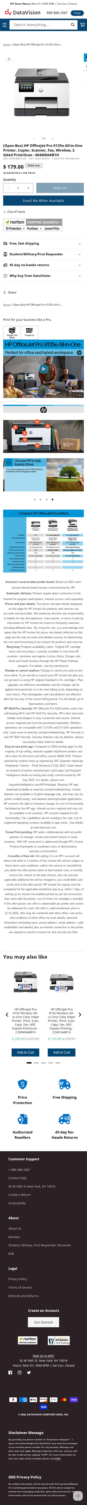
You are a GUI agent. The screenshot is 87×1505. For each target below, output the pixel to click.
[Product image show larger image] (43, 409)
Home (6, 44)
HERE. (58, 1458)
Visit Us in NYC (43, 1356)
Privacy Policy (17, 1279)
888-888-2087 (57, 13)
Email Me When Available (43, 200)
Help (77, 13)
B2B (11, 1254)
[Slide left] (34, 138)
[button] (4, 25)
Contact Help (17, 1178)
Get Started (43, 1322)
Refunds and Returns (23, 1296)
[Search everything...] (72, 24)
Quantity (9, 180)
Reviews (14, 1237)
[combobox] (43, 25)
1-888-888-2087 (19, 1170)
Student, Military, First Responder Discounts (39, 1245)
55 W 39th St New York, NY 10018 (31, 1186)
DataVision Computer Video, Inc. (48, 1414)
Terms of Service (20, 1287)
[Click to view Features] (29, 333)
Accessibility (17, 1203)
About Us (14, 1228)
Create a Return (19, 1195)
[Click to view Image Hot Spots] (12, 333)
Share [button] (12, 292)
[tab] (34, 499)
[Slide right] (52, 138)
